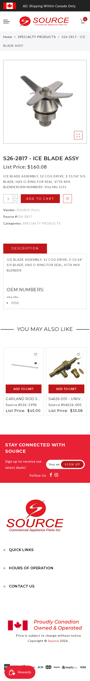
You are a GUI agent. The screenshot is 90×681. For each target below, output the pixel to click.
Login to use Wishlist (67, 198)
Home (7, 37)
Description (25, 248)
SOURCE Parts (28, 210)
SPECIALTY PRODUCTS (37, 37)
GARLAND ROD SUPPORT (30, 399)
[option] (45, 102)
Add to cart (40, 198)
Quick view (35, 363)
